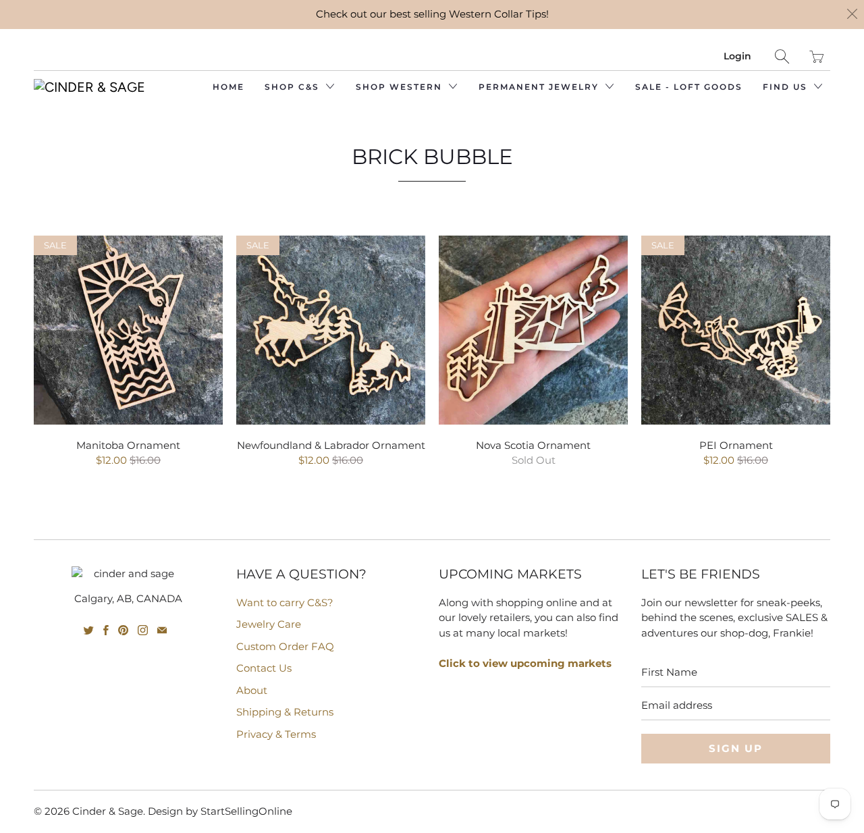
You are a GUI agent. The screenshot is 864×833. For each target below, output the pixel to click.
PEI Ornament (735, 330)
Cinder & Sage (107, 811)
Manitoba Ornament (128, 330)
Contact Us (264, 668)
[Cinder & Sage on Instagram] (143, 630)
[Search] (782, 56)
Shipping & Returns (284, 711)
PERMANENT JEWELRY (540, 87)
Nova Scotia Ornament (533, 330)
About (251, 690)
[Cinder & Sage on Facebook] (106, 630)
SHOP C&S (294, 87)
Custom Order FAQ (285, 646)
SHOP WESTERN (401, 87)
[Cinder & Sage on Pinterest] (123, 630)
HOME (228, 87)
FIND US (787, 87)
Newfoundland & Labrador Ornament (330, 330)
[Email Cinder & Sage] (162, 630)
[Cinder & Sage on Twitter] (89, 630)
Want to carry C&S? (284, 602)
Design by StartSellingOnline (220, 811)
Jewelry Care (268, 624)
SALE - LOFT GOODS (688, 87)
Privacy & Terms (276, 734)
